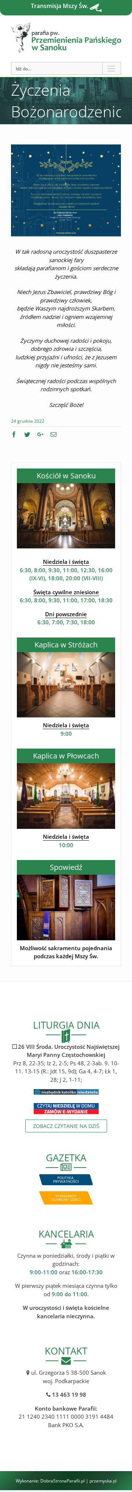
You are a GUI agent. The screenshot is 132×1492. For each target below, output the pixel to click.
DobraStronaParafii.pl (62, 1481)
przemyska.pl (103, 1481)
